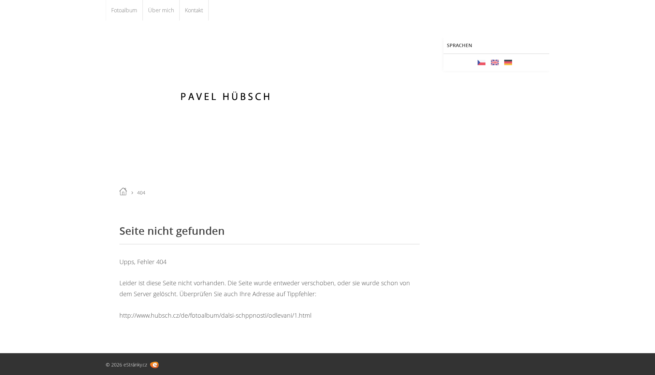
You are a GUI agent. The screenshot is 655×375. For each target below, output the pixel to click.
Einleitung (123, 191)
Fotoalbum (124, 10)
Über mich (161, 10)
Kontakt (194, 10)
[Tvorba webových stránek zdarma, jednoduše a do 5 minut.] (154, 365)
